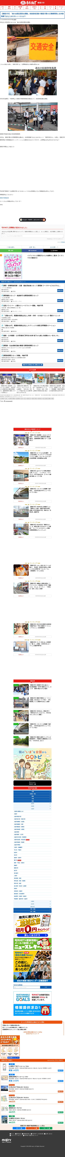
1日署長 (2, 398)
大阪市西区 (16, 832)
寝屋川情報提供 (4, 198)
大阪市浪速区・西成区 (19, 842)
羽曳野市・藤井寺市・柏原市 (20, 898)
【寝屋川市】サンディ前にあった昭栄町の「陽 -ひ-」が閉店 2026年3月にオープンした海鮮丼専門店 (40, 643)
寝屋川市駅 (34, 398)
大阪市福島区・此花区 (19, 821)
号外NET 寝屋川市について (31, 1135)
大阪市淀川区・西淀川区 (19, 819)
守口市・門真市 (17, 850)
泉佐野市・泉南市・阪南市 (20, 896)
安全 (25, 398)
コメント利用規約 (61, 242)
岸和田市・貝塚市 (18, 891)
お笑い (6, 398)
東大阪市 (16, 873)
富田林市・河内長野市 (19, 893)
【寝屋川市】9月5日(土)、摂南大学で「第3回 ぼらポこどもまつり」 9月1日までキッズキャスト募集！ (40, 712)
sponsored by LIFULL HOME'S (55, 1060)
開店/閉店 (20, 7)
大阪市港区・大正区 (18, 834)
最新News (9, 7)
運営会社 (19, 1133)
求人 (14, 7)
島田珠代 (40, 398)
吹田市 (15, 852)
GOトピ (3, 7)
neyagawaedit (8, 401)
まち (40, 7)
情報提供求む (26, 1133)
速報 (55, 7)
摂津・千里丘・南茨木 (19, 862)
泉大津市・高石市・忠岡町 (20, 886)
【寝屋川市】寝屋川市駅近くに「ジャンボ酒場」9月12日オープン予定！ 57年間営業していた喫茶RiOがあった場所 (40, 699)
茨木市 (15, 855)
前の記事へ (11, 247)
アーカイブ (61, 7)
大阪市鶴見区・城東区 (19, 826)
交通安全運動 (12, 398)
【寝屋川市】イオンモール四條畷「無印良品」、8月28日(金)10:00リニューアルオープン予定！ (40, 490)
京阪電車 (18, 398)
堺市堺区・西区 (17, 878)
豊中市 (17, 860)
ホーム (13, 1133)
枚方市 (15, 870)
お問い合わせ (49, 1133)
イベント (50, 7)
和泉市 (15, 888)
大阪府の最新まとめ (18, 811)
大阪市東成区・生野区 (19, 829)
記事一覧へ (32, 247)
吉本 (22, 398)
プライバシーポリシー (16, 1135)
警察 (53, 398)
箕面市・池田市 (17, 857)
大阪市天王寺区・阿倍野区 (20, 837)
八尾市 (15, 875)
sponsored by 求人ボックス (20, 281)
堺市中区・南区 (17, 883)
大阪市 (15, 813)
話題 (45, 7)
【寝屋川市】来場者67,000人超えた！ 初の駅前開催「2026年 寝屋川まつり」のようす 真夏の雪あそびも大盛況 (40, 686)
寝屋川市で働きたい (7, 281)
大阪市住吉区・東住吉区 (21, 839)
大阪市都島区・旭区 (18, 824)
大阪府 (14, 19)
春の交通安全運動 (46, 398)
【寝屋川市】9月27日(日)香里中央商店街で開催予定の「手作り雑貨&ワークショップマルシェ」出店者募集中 (40, 626)
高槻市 (15, 865)
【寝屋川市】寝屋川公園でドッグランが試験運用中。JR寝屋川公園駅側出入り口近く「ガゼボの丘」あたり (40, 738)
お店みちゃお (34, 7)
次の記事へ (53, 247)
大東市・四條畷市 (18, 847)
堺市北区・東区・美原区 (19, 880)
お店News (27, 7)
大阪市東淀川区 (17, 816)
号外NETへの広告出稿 (37, 1133)
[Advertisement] (32, 416)
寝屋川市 (41, 3)
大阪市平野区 (17, 844)
